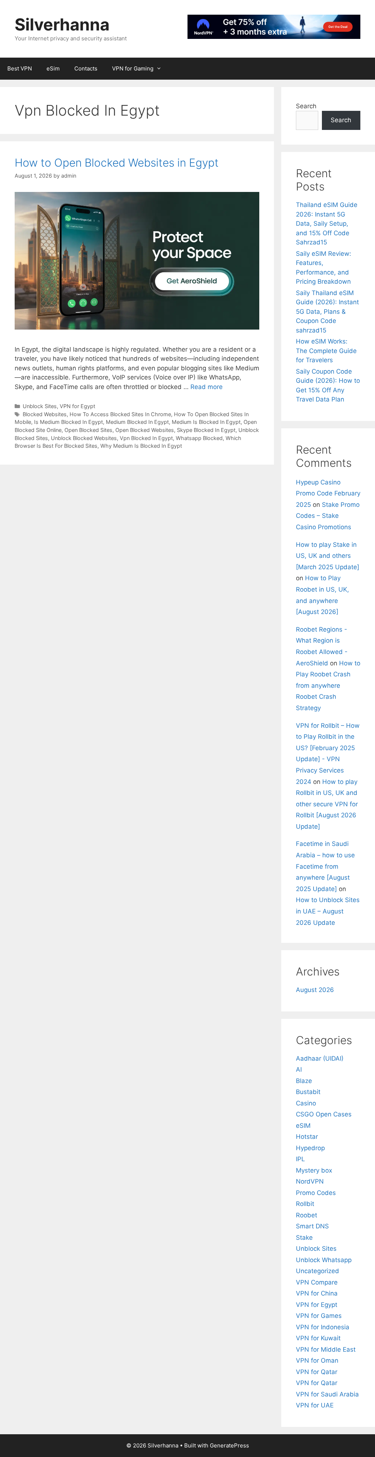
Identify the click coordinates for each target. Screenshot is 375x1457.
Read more (206, 386)
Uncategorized (317, 1271)
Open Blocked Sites (88, 430)
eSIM (303, 1125)
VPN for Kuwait (318, 1338)
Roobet (306, 1215)
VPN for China (317, 1293)
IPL (300, 1159)
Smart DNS (312, 1226)
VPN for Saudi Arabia (327, 1394)
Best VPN (19, 68)
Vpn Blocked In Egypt (146, 438)
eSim (53, 68)
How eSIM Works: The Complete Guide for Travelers (326, 351)
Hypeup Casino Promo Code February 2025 (328, 493)
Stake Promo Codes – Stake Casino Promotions (328, 516)
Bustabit (308, 1092)
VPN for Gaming (132, 68)
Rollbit (305, 1203)
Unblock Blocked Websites (84, 438)
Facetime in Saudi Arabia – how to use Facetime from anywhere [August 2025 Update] (325, 866)
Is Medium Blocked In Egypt (68, 422)
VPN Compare (317, 1282)
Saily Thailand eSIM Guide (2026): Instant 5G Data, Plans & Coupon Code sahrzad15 (327, 311)
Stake (304, 1237)
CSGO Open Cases (324, 1114)
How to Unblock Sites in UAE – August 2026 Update (328, 911)
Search (306, 106)
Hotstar (307, 1136)
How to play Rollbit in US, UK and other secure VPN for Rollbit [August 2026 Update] (327, 804)
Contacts (85, 68)
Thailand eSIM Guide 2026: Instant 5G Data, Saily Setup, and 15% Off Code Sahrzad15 (326, 223)
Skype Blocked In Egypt (206, 430)
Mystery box (314, 1170)
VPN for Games (319, 1315)
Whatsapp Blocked (199, 438)
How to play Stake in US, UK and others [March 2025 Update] (327, 556)
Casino (306, 1103)
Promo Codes (316, 1192)
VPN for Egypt (77, 406)
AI (299, 1069)
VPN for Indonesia (322, 1327)
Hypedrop (310, 1148)
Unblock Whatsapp (324, 1260)
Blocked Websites (45, 414)
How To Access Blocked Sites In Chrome (120, 414)
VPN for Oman (317, 1360)
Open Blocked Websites (144, 430)
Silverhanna (62, 24)
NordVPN (310, 1181)
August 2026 (315, 989)
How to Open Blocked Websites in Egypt (117, 162)
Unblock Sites (40, 406)
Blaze (304, 1080)
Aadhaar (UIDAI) (320, 1058)
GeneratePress (229, 1445)
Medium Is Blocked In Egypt (206, 422)
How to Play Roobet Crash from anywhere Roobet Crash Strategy (328, 686)
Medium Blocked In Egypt (137, 422)
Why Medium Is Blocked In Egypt (141, 446)
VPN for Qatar (316, 1372)
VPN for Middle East (326, 1349)
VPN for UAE (315, 1405)
